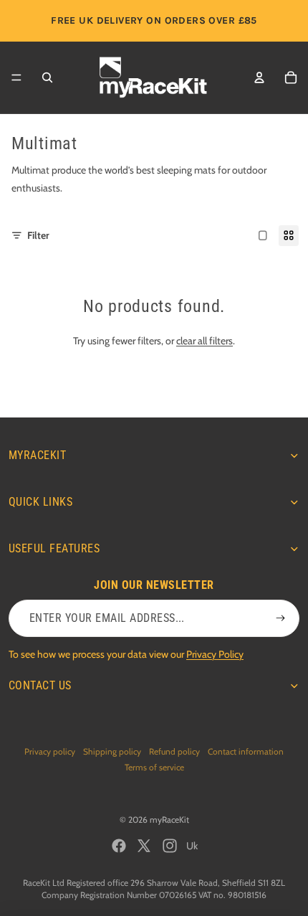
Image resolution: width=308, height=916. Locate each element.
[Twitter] (144, 845)
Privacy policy (49, 751)
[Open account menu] (259, 77)
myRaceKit (169, 819)
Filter (38, 235)
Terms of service (154, 767)
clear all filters (204, 340)
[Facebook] (118, 845)
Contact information (246, 751)
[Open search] (47, 77)
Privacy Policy (215, 654)
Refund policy (174, 751)
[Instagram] (169, 845)
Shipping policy (112, 751)
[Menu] (16, 77)
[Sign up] (281, 618)
